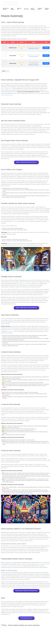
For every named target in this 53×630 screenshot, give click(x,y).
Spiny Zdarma (12, 9)
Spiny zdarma (14, 221)
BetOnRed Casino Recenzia (34, 48)
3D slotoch (10, 331)
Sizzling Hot (29, 131)
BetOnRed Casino (13, 47)
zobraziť (7, 71)
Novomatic (8, 565)
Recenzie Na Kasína (5, 9)
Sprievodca (26, 8)
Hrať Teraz (46, 47)
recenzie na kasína (29, 208)
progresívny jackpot (23, 283)
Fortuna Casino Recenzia (33, 56)
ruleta (11, 95)
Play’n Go (19, 565)
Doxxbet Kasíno (12, 63)
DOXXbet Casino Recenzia (34, 64)
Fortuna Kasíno (12, 55)
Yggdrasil (14, 565)
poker (2, 95)
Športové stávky (47, 9)
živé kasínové (34, 93)
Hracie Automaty (33, 9)
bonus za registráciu (6, 88)
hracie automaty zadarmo (14, 546)
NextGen (3, 565)
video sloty (10, 329)
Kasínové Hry (19, 9)
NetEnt (48, 564)
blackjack (6, 95)
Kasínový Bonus (40, 9)
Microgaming (42, 564)
